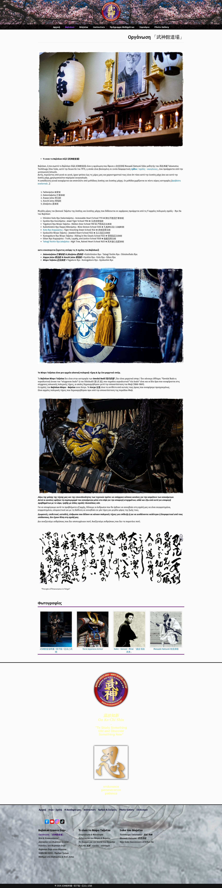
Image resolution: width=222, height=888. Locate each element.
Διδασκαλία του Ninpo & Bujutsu (94, 838)
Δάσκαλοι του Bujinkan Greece (53, 842)
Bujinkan (69, 27)
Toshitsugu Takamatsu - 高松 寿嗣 (136, 835)
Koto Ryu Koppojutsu (53, 230)
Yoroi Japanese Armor (92, 649)
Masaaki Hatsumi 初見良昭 (166, 649)
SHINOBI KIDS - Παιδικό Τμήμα (54, 853)
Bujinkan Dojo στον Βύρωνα (52, 849)
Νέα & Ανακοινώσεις (49, 838)
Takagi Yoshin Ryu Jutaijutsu (56, 241)
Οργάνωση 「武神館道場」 (51, 835)
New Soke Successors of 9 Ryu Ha (137, 842)
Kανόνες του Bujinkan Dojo (52, 846)
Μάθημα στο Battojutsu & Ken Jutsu (56, 857)
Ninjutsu (83, 27)
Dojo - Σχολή (55, 809)
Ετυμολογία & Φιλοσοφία (91, 835)
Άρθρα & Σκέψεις (107, 809)
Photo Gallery (162, 27)
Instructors (99, 27)
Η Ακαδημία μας (72, 809)
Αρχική (56, 27)
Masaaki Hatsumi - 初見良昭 (133, 838)
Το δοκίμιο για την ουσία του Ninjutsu (97, 842)
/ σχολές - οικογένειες (144, 169)
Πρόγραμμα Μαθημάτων (122, 27)
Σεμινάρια (145, 27)
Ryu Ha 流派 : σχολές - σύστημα (94, 846)
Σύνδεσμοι (142, 809)
